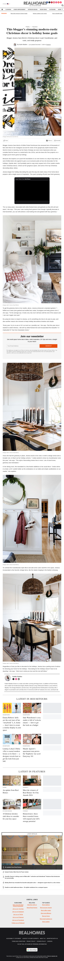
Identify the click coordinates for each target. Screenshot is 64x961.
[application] (32, 191)
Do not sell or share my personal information (32, 944)
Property (28, 26)
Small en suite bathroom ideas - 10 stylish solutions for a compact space (26, 887)
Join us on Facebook (18, 920)
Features (48, 44)
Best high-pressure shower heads (19, 13)
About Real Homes (32, 907)
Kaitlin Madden (23, 44)
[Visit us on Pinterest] (52, 2)
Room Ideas (43, 9)
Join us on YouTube (18, 909)
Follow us (50, 140)
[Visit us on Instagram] (56, 2)
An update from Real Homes (13, 867)
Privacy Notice (51, 350)
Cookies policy (41, 941)
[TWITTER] (13, 679)
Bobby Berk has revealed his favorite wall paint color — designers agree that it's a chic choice (32, 882)
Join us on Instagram (18, 911)
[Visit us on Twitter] (49, 2)
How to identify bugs (57, 13)
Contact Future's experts (30, 938)
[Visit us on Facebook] (47, 2)
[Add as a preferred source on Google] (32, 949)
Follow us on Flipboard (18, 923)
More (59, 9)
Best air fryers (46, 916)
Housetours (35, 26)
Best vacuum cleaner (46, 907)
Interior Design (32, 9)
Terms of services (25, 350)
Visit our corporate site (52, 956)
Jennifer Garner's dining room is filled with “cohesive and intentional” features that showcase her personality (32, 877)
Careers (49, 941)
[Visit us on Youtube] (54, 2)
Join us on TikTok (18, 914)
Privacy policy (31, 941)
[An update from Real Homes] (32, 852)
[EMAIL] (19, 679)
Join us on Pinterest (18, 917)
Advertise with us (32, 904)
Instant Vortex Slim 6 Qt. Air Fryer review (16, 872)
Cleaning (8, 9)
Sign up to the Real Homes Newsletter (18, 905)
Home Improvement (19, 9)
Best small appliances (46, 919)
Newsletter (58, 140)
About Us (42, 938)
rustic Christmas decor (10, 165)
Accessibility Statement (13, 938)
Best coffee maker (46, 910)
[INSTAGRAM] (16, 679)
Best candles (46, 921)
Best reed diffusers (46, 913)
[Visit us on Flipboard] (58, 2)
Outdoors (52, 9)
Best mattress (46, 904)
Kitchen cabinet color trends (40, 13)
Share (6, 140)
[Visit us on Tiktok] (61, 2)
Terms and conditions (18, 941)
